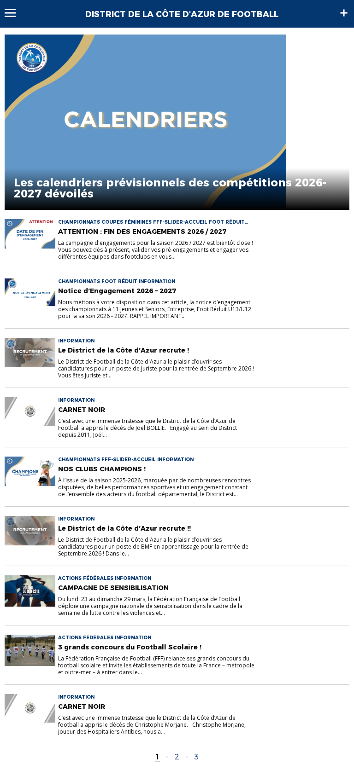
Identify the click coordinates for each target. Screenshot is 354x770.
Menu (14, 12)
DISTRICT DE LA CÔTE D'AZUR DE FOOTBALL (181, 14)
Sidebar (343, 12)
